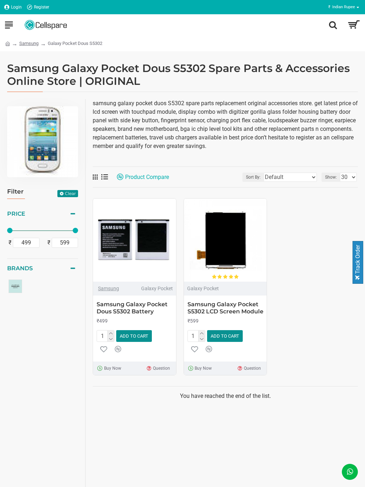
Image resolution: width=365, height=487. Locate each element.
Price (16, 213)
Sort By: (253, 177)
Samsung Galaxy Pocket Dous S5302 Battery (132, 308)
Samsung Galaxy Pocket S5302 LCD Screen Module (225, 308)
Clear (70, 193)
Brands (20, 268)
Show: (331, 177)
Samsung (28, 43)
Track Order (357, 260)
